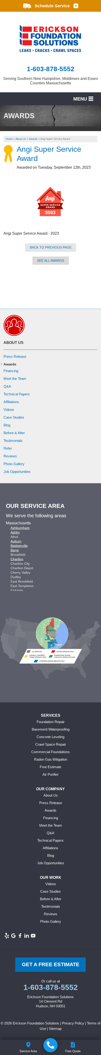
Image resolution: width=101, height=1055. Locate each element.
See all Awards (50, 260)
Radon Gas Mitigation (50, 759)
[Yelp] (7, 935)
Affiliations (11, 402)
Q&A (7, 386)
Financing (11, 371)
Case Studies (14, 417)
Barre (15, 550)
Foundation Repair (51, 722)
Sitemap (55, 1029)
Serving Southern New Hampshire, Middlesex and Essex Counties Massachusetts (50, 81)
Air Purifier (50, 774)
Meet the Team (15, 379)
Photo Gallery (14, 464)
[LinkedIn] (26, 935)
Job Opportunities (17, 472)
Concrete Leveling (50, 737)
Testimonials (13, 441)
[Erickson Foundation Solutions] (50, 1045)
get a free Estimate (50, 964)
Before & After (14, 433)
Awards (10, 364)
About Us (13, 343)
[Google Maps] (13, 935)
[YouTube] (33, 935)
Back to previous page (50, 247)
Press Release (15, 356)
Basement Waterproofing (51, 729)
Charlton (17, 559)
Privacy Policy (73, 1023)
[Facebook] (20, 935)
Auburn (16, 541)
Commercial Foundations (50, 752)
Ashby (15, 532)
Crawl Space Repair (50, 744)
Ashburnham (20, 528)
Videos (9, 410)
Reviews (10, 456)
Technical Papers (17, 394)
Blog (7, 425)
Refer (8, 448)
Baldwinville (19, 546)
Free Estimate (50, 767)
